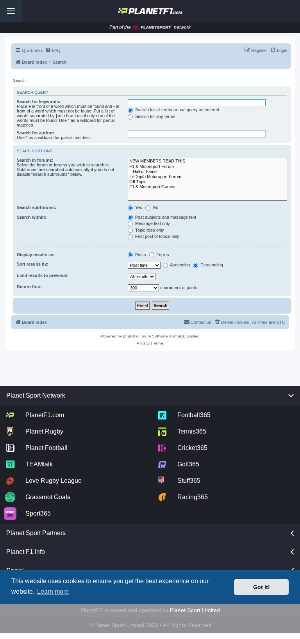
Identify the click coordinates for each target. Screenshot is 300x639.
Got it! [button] (261, 587)
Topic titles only (149, 230)
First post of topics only (156, 236)
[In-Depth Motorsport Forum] (207, 176)
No (155, 207)
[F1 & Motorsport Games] (207, 186)
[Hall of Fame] (207, 171)
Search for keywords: (39, 101)
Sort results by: (32, 264)
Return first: (29, 286)
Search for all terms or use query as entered (176, 109)
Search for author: (35, 132)
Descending (211, 264)
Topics (162, 254)
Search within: (31, 217)
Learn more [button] (53, 591)
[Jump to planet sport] (152, 27)
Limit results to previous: (43, 275)
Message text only (152, 223)
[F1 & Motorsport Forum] (207, 166)
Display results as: (36, 254)
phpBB (129, 336)
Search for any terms (154, 116)
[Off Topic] (207, 181)
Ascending (179, 264)
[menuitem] (53, 50)
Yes (138, 207)
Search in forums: (35, 160)
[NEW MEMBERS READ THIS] (207, 161)
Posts (140, 254)
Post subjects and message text (165, 217)
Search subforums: (36, 207)
